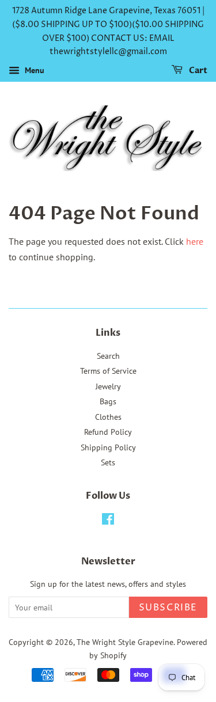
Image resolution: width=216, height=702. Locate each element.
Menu (33, 70)
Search (108, 356)
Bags (108, 401)
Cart (197, 70)
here (194, 241)
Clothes (108, 417)
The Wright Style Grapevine (125, 642)
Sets (108, 462)
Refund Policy (108, 432)
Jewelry (108, 386)
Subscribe (168, 607)
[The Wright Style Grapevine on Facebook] (108, 521)
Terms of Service (108, 371)
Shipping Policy (108, 447)
